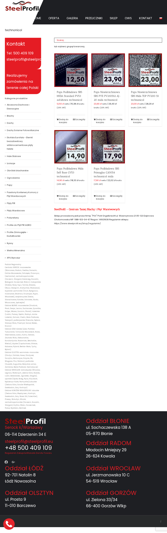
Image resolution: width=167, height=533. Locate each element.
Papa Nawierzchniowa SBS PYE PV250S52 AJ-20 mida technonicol (107, 96)
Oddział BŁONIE (107, 421)
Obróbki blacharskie (18, 170)
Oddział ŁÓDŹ (24, 468)
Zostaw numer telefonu (9, 524)
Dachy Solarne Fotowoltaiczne (23, 130)
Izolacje (11, 163)
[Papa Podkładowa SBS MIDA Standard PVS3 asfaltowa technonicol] (71, 70)
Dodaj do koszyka (63, 121)
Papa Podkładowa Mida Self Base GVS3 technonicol (70, 172)
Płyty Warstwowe (16, 210)
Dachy (10, 123)
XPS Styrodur (13, 257)
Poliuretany (13, 217)
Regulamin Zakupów (16, 453)
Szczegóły (80, 119)
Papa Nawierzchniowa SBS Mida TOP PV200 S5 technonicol (145, 96)
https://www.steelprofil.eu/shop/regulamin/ (77, 223)
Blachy (10, 115)
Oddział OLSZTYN (29, 493)
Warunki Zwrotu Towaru (39, 453)
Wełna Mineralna (16, 250)
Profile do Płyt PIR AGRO (19, 225)
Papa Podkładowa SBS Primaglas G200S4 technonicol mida (106, 172)
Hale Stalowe (14, 156)
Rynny (10, 243)
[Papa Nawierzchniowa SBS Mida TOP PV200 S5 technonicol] (145, 70)
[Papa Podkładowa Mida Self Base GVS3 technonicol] (71, 146)
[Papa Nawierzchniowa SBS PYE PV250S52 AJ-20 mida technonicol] (108, 70)
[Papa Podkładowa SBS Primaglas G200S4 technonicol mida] (108, 146)
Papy (9, 185)
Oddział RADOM (108, 443)
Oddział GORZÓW (111, 493)
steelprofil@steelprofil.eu (29, 441)
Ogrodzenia (13, 177)
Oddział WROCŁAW (113, 468)
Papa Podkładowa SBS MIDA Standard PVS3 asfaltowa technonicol (69, 96)
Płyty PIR (11, 203)
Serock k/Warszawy (24, 427)
